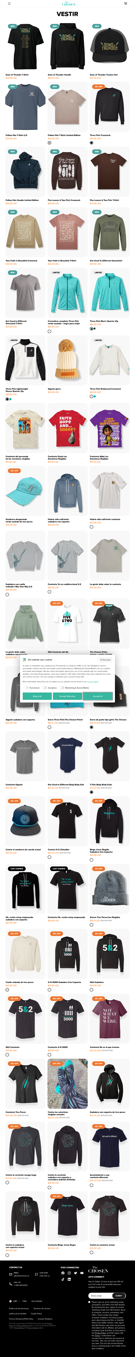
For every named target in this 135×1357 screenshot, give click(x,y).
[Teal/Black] (91, 329)
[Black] (91, 143)
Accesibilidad (37, 1301)
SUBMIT (118, 1295)
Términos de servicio (41, 1308)
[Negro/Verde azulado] (52, 331)
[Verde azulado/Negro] (49, 331)
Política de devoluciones (19, 1308)
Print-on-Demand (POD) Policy (21, 1319)
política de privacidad (17, 1313)
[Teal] (10, 399)
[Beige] (91, 396)
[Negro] (49, 857)
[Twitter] (75, 1273)
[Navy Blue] (91, 1185)
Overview (106, 659)
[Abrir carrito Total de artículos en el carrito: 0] (125, 3)
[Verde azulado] (10, 594)
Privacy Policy (19, 1328)
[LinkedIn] (69, 1279)
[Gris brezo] (91, 925)
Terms (97, 1335)
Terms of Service (22, 1325)
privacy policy (92, 681)
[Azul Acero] (94, 527)
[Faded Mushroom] (49, 143)
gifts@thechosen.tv (21, 1276)
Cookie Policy (36, 1313)
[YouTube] (82, 1273)
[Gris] (52, 727)
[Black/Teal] (94, 329)
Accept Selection (67, 696)
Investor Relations (45, 1319)
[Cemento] (91, 527)
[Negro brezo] (94, 925)
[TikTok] (63, 1279)
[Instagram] (69, 1273)
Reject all (37, 696)
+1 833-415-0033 (20, 1285)
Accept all (97, 696)
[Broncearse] (52, 857)
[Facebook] (63, 1273)
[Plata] (7, 594)
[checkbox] (31, 687)
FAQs (25, 1301)
